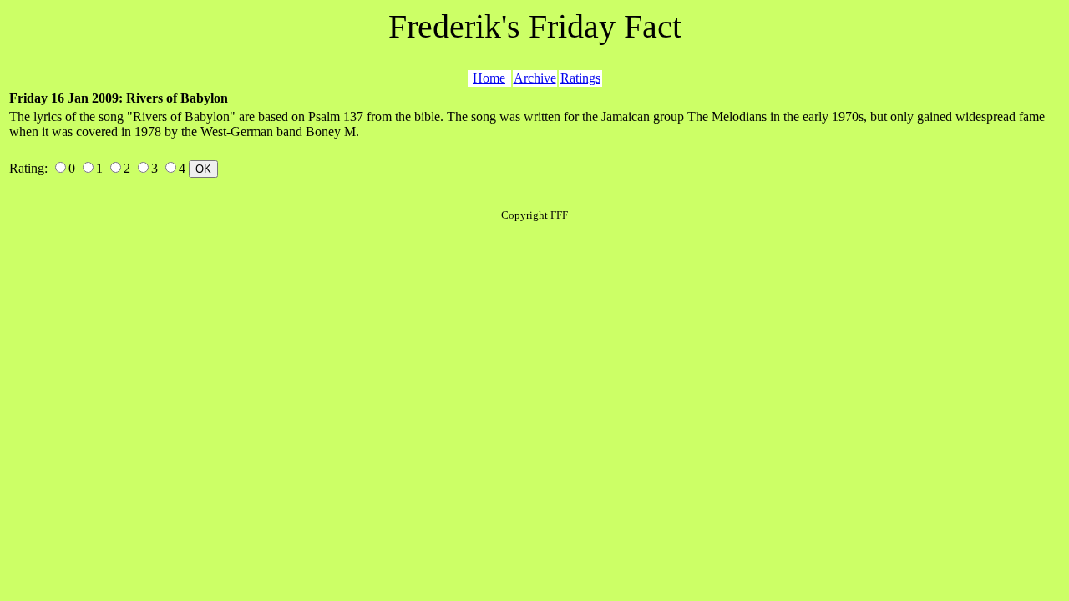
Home (489, 78)
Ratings (580, 78)
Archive (535, 78)
